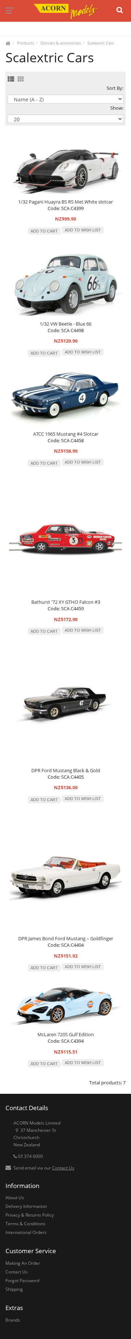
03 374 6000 (30, 1156)
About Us (14, 1197)
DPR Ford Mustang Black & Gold (65, 770)
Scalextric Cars (100, 43)
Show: (116, 108)
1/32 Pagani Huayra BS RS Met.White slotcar (65, 201)
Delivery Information (26, 1206)
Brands (12, 1320)
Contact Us (63, 1168)
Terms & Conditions (25, 1224)
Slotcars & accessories (60, 43)
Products (25, 43)
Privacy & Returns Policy (29, 1215)
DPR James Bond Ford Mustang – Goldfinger (65, 938)
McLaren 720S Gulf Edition (65, 1034)
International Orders (26, 1232)
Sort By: (115, 88)
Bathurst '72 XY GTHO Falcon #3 (65, 602)
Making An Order (22, 1263)
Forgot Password (22, 1280)
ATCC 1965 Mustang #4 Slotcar (65, 434)
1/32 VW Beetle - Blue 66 (65, 324)
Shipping (14, 1289)
